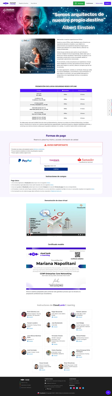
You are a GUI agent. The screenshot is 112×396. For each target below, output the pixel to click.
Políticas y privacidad (74, 381)
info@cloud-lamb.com (56, 191)
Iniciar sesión (99, 3)
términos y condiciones (39, 149)
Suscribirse (34, 3)
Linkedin (30, 317)
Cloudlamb (42, 393)
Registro (107, 3)
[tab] (24, 160)
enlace (48, 182)
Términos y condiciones (74, 383)
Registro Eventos (23, 3)
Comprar (56, 169)
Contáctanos (89, 3)
